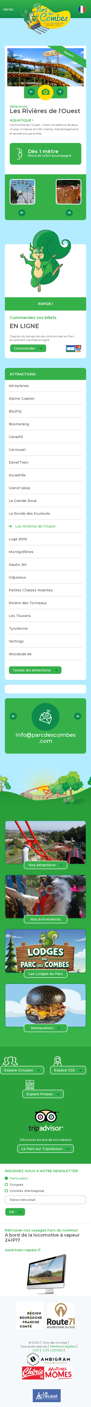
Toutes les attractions (32, 670)
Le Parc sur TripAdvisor (42, 1149)
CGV (36, 1350)
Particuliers (19, 1178)
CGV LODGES (53, 1350)
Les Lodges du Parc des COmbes (45, 975)
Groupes (17, 1184)
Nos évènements (45, 919)
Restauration (42, 1028)
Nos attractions (43, 865)
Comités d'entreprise (27, 1190)
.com (46, 738)
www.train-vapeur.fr (23, 1250)
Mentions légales (62, 1346)
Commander (25, 348)
